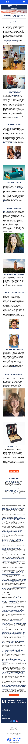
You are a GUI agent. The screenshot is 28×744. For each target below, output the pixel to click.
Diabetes (15, 223)
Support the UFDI (14, 471)
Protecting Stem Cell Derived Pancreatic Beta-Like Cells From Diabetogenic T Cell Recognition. (14, 548)
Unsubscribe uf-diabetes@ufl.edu (14, 731)
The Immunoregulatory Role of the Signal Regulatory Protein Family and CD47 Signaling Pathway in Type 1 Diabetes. (13, 651)
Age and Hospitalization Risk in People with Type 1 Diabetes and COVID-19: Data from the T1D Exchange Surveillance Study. (13, 560)
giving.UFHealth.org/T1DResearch (12, 40)
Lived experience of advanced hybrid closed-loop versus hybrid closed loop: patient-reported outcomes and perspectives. (13, 611)
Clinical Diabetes (9, 224)
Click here (21, 229)
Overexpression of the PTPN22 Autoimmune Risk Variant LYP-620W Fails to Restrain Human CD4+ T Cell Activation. (13, 633)
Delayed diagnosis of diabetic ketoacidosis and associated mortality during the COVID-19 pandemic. (14, 580)
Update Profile (9, 733)
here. (21, 285)
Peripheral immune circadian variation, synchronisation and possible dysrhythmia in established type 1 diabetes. (13, 518)
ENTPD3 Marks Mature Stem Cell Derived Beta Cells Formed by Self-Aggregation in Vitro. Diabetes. (13, 573)
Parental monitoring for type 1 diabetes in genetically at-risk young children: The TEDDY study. (13, 661)
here (17, 117)
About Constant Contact (17, 733)
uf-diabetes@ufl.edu (6, 718)
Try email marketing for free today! (14, 742)
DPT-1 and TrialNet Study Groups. (14, 671)
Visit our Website (14, 695)
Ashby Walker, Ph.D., (7, 211)
